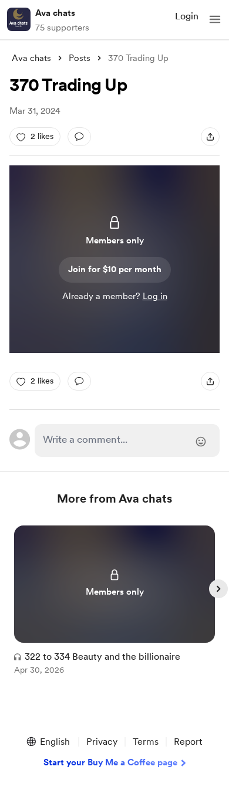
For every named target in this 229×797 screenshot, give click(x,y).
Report (188, 741)
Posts (79, 58)
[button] (215, 19)
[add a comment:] (79, 136)
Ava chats (55, 13)
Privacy (101, 741)
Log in (155, 296)
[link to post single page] (114, 602)
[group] (114, 606)
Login (186, 16)
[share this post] (210, 136)
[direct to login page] (127, 440)
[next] (218, 588)
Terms (146, 741)
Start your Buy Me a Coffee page (110, 762)
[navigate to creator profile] (19, 19)
